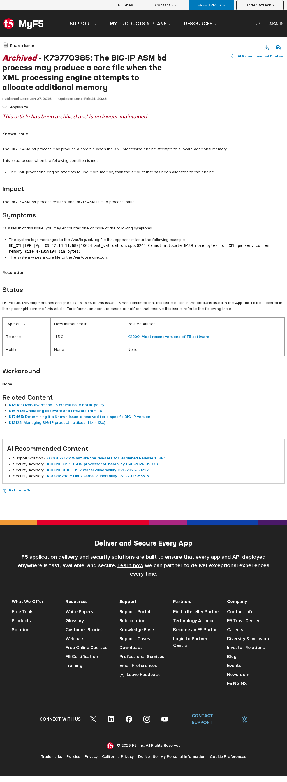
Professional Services (141, 656)
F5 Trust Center (243, 621)
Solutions (22, 630)
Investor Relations (246, 647)
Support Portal (134, 612)
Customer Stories (84, 630)
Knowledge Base (136, 630)
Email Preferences (138, 665)
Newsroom (238, 674)
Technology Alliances (195, 621)
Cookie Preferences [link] (228, 756)
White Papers (79, 612)
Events (234, 665)
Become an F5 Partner (196, 630)
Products (21, 621)
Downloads (131, 647)
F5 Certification (82, 656)
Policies (73, 756)
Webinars (75, 638)
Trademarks (51, 756)
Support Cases (134, 638)
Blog (232, 656)
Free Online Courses (86, 647)
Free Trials (22, 612)
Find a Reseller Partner (196, 612)
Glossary (75, 621)
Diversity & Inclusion (248, 638)
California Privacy (118, 756)
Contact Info (240, 612)
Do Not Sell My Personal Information (171, 756)
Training (74, 665)
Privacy (91, 756)
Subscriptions (133, 621)
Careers (235, 630)
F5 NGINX (237, 683)
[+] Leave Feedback (139, 674)
